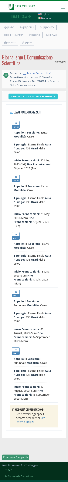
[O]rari (36, 35)
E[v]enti (11, 42)
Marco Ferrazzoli (37, 73)
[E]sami (53, 35)
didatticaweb (19, 16)
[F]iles (28, 42)
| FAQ (7, 470)
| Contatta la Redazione (17, 476)
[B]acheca (48, 27)
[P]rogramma (15, 35)
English (45, 14)
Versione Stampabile (16, 457)
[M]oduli (28, 27)
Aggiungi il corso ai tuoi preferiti (31, 96)
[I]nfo (10, 27)
